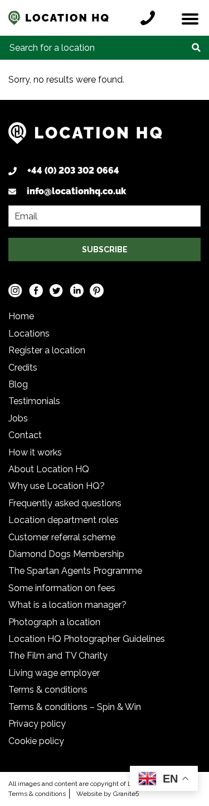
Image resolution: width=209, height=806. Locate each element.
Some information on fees (61, 588)
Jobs (18, 418)
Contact (25, 435)
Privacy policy (37, 723)
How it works (35, 452)
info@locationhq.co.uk (76, 191)
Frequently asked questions (64, 503)
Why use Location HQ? (56, 486)
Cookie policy (36, 741)
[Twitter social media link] (56, 291)
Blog (18, 384)
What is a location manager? (67, 604)
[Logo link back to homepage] (85, 137)
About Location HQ (48, 469)
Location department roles (63, 520)
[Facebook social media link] (36, 291)
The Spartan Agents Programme (75, 570)
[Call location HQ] (150, 18)
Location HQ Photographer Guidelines (86, 639)
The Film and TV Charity (58, 655)
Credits (22, 367)
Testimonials (34, 401)
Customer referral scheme (61, 537)
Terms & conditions (48, 689)
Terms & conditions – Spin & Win (74, 707)
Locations (29, 333)
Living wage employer (54, 673)
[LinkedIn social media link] (77, 291)
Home (21, 316)
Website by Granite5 (107, 794)
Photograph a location (54, 622)
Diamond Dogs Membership (66, 554)
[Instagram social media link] (15, 291)
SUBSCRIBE (105, 249)
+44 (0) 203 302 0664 (73, 170)
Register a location (46, 350)
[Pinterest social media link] (97, 291)
